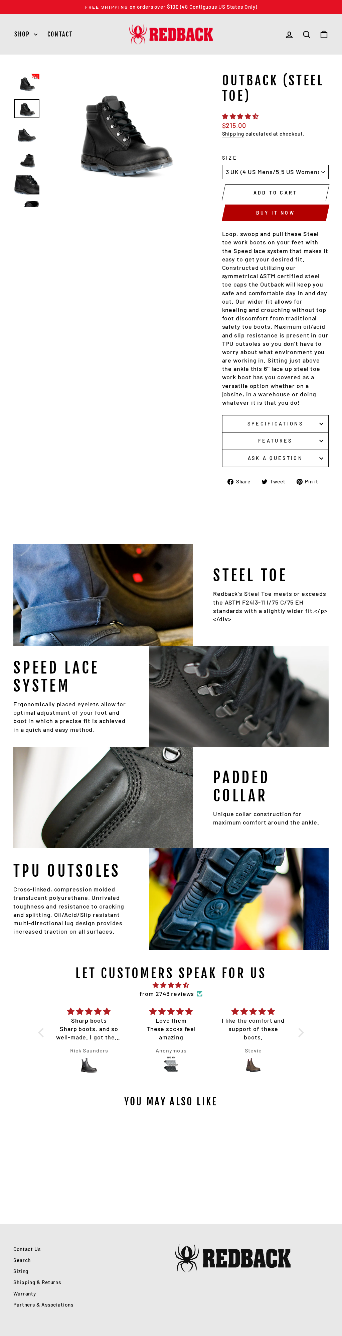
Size (229, 158)
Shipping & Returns (37, 1282)
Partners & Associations (43, 1305)
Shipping (233, 134)
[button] (42, 1032)
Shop (23, 34)
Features (275, 441)
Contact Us (27, 1249)
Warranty (24, 1293)
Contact (60, 34)
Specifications (275, 423)
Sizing (20, 1271)
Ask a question (275, 458)
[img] (171, 985)
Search (22, 1260)
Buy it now (275, 213)
